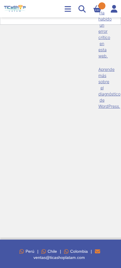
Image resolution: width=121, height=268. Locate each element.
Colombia (79, 251)
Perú (30, 251)
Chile (52, 251)
